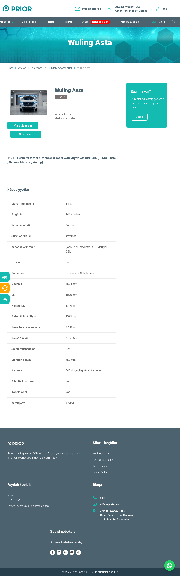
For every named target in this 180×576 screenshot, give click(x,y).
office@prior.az (109, 504)
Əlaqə (85, 22)
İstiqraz (68, 22)
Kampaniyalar (100, 22)
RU (160, 22)
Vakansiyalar (100, 472)
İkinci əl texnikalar (103, 459)
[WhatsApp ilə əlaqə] (169, 565)
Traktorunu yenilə (129, 22)
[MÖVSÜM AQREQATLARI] (5, 299)
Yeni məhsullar (38, 68)
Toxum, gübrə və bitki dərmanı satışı (28, 505)
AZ (154, 22)
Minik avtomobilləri (62, 68)
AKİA (10, 495)
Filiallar (49, 22)
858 (164, 8)
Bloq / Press (29, 22)
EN (165, 22)
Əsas (10, 68)
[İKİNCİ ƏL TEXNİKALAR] (5, 288)
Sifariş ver (26, 134)
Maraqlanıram (23, 125)
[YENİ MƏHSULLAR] (5, 277)
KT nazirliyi (13, 499)
